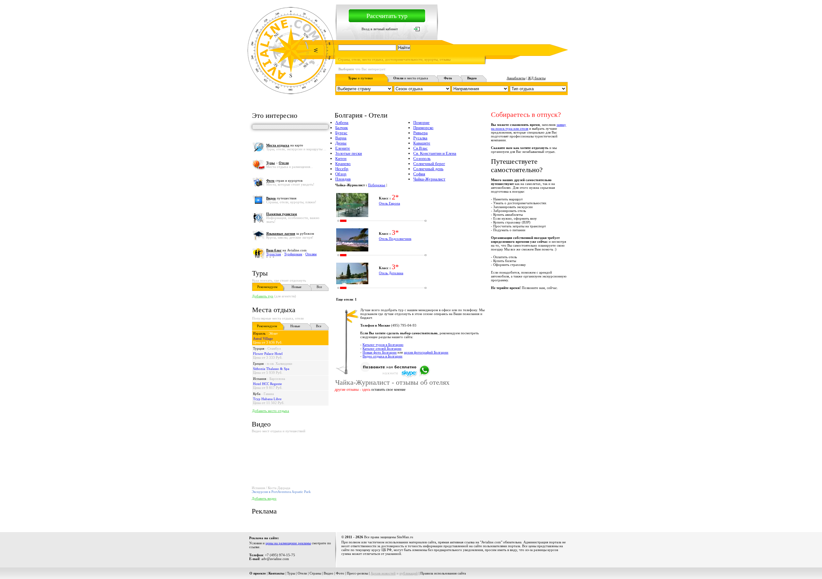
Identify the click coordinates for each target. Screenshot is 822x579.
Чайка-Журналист (429, 179)
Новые (297, 287)
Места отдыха (273, 310)
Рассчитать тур (386, 15)
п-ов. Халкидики (279, 363)
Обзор (340, 173)
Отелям (311, 254)
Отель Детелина (391, 273)
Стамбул (274, 348)
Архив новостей (383, 573)
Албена (341, 122)
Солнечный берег (429, 163)
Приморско (423, 127)
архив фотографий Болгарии (426, 352)
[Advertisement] (451, 413)
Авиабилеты (516, 78)
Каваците (421, 143)
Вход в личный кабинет (380, 29)
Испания (259, 379)
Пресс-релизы (357, 573)
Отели (302, 573)
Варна (340, 138)
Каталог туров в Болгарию (383, 345)
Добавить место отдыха (270, 411)
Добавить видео (264, 498)
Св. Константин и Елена (434, 153)
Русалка (420, 138)
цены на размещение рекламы (288, 543)
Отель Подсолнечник (395, 239)
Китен (340, 158)
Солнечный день (428, 168)
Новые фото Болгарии (380, 352)
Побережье (376, 185)
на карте (284, 145)
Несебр (341, 168)
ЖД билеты (537, 78)
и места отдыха (410, 78)
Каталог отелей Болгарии (382, 348)
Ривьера (420, 132)
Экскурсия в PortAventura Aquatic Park (281, 492)
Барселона (277, 379)
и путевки (360, 78)
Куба (256, 394)
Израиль (259, 333)
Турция (258, 348)
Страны (315, 573)
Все (319, 287)
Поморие (421, 122)
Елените (342, 148)
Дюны (340, 143)
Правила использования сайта (443, 573)
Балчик (341, 127)
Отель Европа (389, 203)
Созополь (422, 158)
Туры (260, 273)
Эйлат (273, 333)
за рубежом (290, 233)
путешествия (281, 198)
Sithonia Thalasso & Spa (271, 369)
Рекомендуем (267, 287)
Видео (328, 573)
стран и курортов (284, 180)
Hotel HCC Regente (267, 384)
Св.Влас (420, 148)
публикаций (408, 573)
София (419, 173)
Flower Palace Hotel (268, 353)
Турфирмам (293, 254)
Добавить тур (262, 296)
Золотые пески (348, 153)
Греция (258, 363)
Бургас (341, 132)
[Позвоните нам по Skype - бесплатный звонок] (395, 376)
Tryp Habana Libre (267, 399)
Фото (340, 573)
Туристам (273, 254)
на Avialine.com (286, 250)
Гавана (269, 394)
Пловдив (343, 179)
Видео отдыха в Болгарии (382, 356)
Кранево (343, 163)
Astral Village (263, 338)
